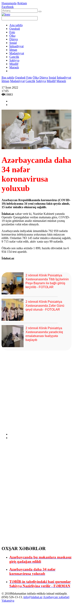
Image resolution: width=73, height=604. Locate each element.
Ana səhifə (16, 25)
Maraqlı (14, 67)
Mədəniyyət (16, 53)
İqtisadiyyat (16, 46)
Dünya (13, 39)
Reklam (22, 3)
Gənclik (14, 56)
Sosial (13, 42)
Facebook (8, 6)
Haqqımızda (9, 3)
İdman (13, 49)
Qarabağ (14, 28)
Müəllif (13, 63)
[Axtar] (39, 11)
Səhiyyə (14, 60)
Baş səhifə (8, 77)
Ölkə (12, 35)
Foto (12, 32)
